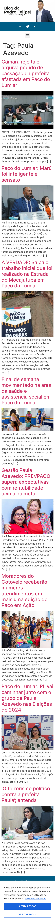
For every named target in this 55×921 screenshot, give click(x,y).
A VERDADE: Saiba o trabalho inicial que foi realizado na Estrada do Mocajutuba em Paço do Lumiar (27, 274)
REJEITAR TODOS (27, 914)
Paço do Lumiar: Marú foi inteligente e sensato (27, 174)
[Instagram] (20, 26)
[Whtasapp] (35, 26)
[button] (27, 35)
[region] (27, 901)
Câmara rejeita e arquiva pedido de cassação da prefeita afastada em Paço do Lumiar (26, 73)
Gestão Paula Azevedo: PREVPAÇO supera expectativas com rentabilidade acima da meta (26, 482)
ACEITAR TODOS (27, 906)
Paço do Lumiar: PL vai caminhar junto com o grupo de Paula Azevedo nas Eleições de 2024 (27, 698)
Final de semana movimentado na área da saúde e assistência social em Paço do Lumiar (26, 391)
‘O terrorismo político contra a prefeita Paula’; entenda (26, 794)
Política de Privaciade (35, 898)
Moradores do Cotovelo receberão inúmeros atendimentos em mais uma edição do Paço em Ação (25, 590)
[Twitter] (27, 26)
